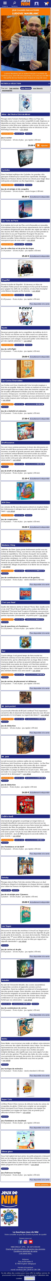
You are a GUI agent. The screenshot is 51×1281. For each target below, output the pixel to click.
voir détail (24, 129)
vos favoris (38, 88)
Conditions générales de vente (25, 1251)
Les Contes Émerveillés (12, 381)
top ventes (14, 88)
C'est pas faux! (8, 602)
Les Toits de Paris (10, 221)
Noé (3, 651)
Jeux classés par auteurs (25, 10)
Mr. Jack (5, 756)
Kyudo (4, 328)
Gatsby (5, 877)
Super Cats (7, 1099)
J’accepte (29, 1278)
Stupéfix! (6, 280)
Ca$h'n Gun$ (7, 816)
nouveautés (7, 90)
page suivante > (43, 1184)
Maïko (4, 1039)
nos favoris (26, 88)
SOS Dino (6, 502)
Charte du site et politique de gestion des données (25, 1249)
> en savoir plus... (25, 1253)
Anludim (5, 980)
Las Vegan (6, 926)
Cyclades (6, 170)
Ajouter (44, 145)
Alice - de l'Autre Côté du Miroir (16, 114)
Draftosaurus (8, 442)
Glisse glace (7, 1151)
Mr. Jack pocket (9, 706)
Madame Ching (8, 545)
